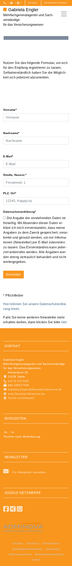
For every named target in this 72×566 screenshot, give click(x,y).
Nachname (11, 133)
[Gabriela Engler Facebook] (6, 509)
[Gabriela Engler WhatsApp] (20, 509)
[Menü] (64, 14)
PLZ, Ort (9, 193)
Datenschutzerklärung (19, 211)
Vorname (10, 109)
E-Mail (8, 156)
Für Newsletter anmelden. (29, 472)
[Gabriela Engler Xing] (13, 509)
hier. (64, 322)
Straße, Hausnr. (14, 174)
